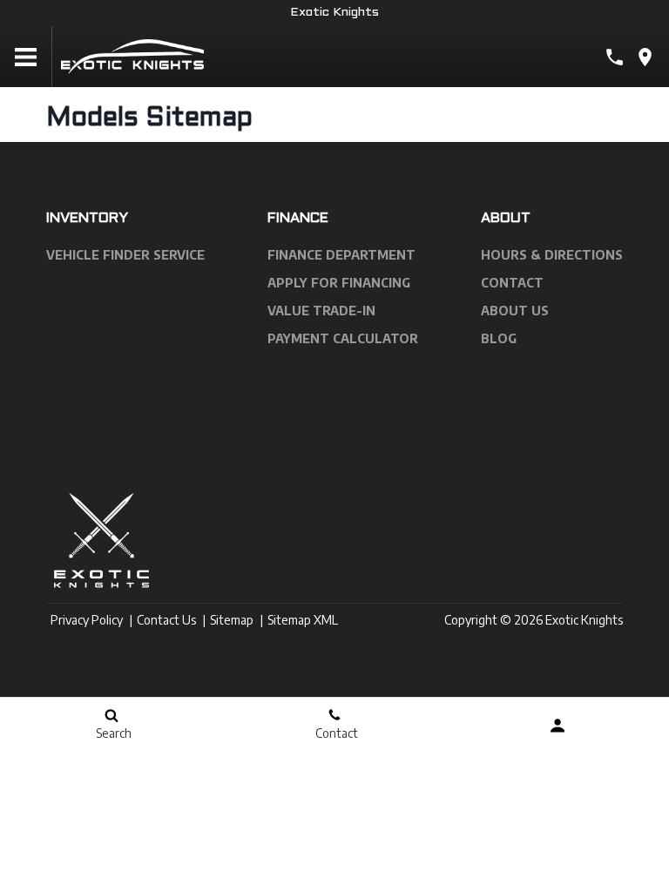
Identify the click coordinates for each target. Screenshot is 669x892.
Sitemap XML (302, 619)
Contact (512, 282)
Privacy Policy (87, 619)
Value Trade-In (321, 310)
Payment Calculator (342, 338)
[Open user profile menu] (557, 725)
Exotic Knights (334, 12)
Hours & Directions (552, 254)
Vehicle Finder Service (125, 254)
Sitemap (231, 619)
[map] (645, 57)
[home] (132, 55)
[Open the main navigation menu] (26, 56)
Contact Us (166, 619)
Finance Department (341, 254)
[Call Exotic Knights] (614, 57)
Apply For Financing (338, 282)
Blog (499, 338)
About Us (515, 310)
